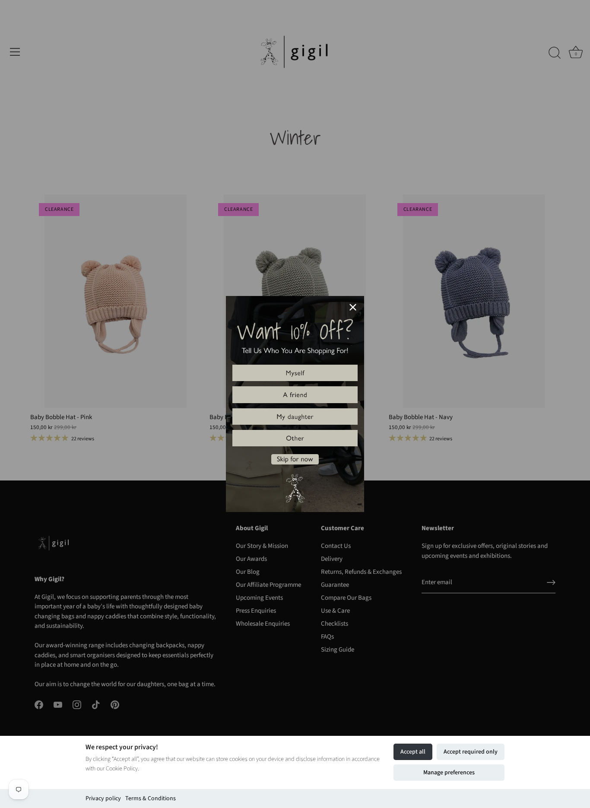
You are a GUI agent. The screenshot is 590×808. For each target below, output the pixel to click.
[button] (295, 373)
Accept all (412, 752)
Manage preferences (449, 772)
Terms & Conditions (150, 798)
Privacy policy (103, 798)
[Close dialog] (353, 307)
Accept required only (471, 752)
